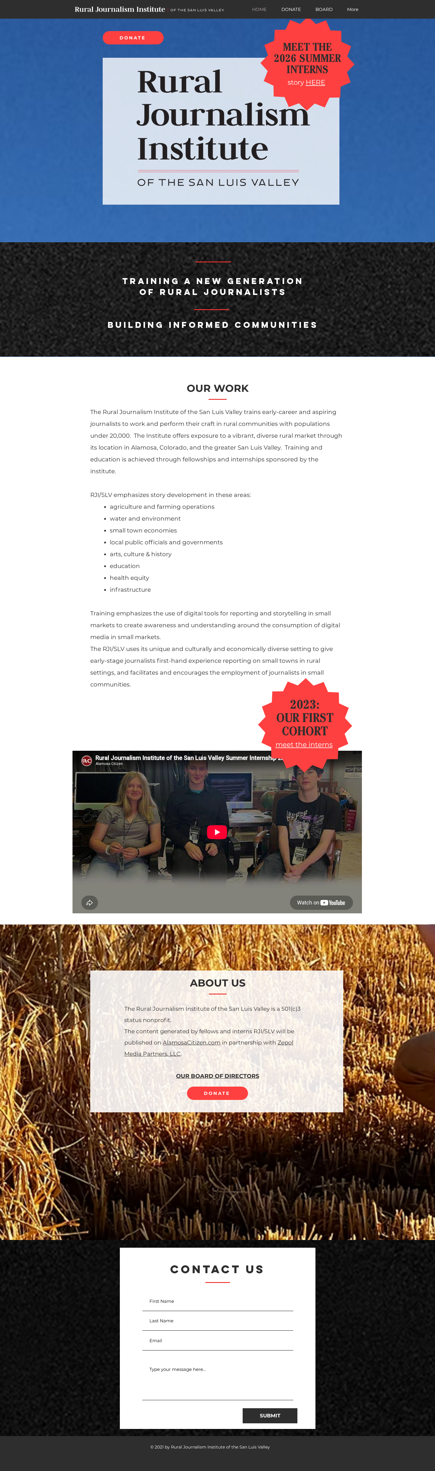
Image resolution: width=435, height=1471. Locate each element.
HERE (315, 82)
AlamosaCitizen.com (191, 1042)
